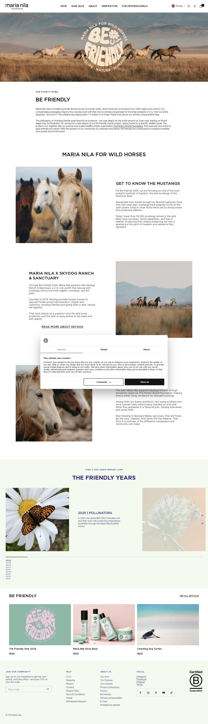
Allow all (144, 382)
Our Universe (106, 684)
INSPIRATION (109, 6)
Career (69, 698)
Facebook (141, 680)
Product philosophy (109, 688)
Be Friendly (105, 695)
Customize (102, 382)
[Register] (47, 689)
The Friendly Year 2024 (22, 648)
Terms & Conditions (75, 695)
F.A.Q (68, 677)
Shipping (70, 680)
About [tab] (146, 349)
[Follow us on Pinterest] (156, 693)
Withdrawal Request (76, 702)
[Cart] (201, 6)
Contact (70, 688)
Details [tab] (104, 349)
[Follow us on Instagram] (148, 693)
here (157, 115)
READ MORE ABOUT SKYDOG (62, 326)
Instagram (141, 677)
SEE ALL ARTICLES (189, 596)
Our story (104, 677)
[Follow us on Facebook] (140, 693)
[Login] (195, 6)
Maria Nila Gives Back (85, 648)
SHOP (63, 6)
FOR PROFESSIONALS (135, 6)
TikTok (140, 685)
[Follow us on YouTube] (164, 693)
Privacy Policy (72, 691)
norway (179, 6)
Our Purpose (106, 680)
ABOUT (93, 6)
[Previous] (202, 516)
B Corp (103, 702)
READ (12, 653)
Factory (104, 691)
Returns (70, 684)
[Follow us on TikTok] (171, 693)
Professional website (110, 705)
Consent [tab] (61, 349)
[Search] (189, 6)
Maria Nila (17, 715)
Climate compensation (111, 698)
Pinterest (141, 682)
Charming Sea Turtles (149, 648)
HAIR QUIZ (77, 6)
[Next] (202, 523)
